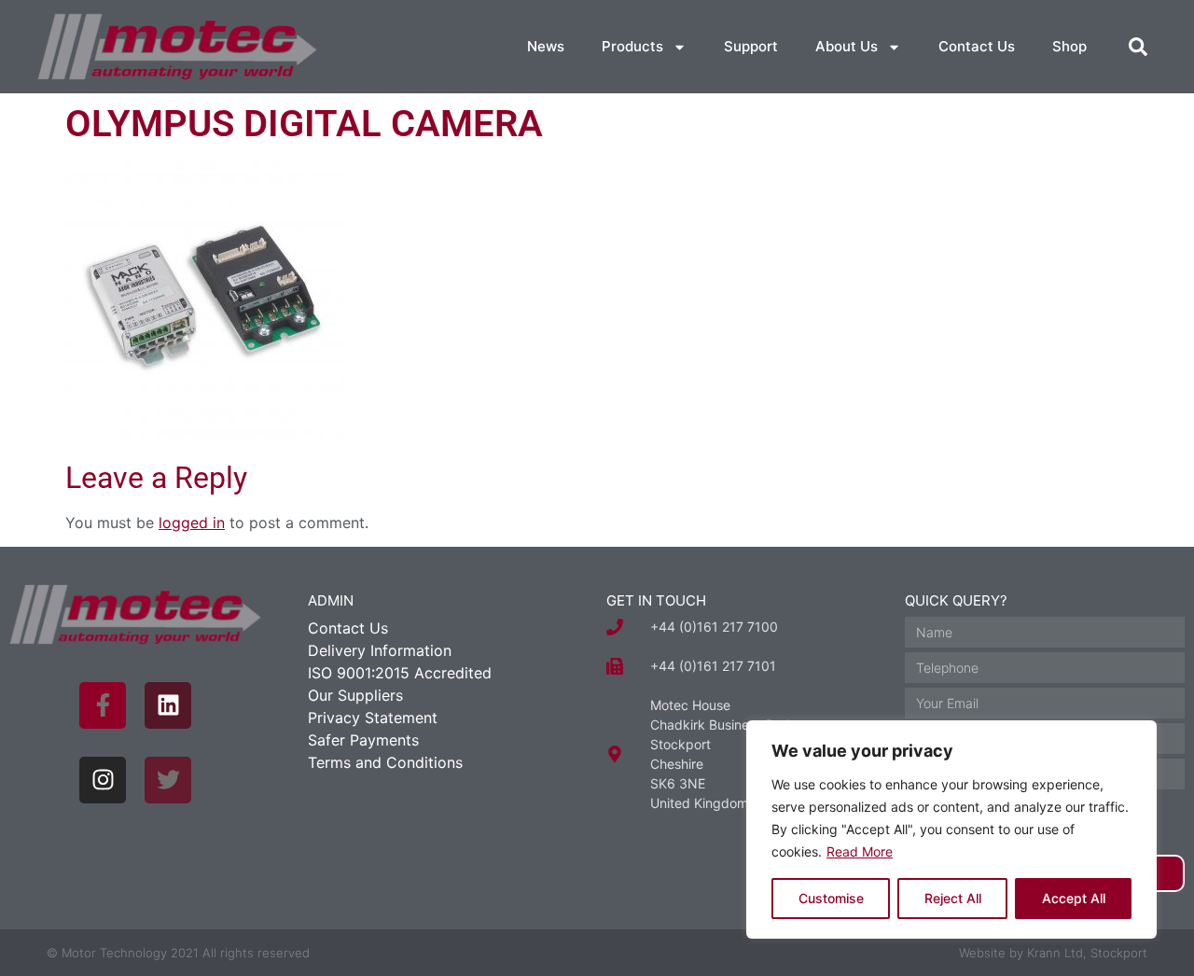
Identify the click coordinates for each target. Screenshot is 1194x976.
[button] (1138, 46)
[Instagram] (102, 780)
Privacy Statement (372, 717)
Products (632, 46)
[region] (951, 829)
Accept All (1073, 898)
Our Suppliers (355, 695)
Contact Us (976, 46)
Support (751, 46)
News (545, 46)
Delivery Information (379, 650)
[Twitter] (168, 780)
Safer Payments (363, 740)
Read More (859, 851)
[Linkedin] (168, 705)
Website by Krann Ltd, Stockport (1053, 952)
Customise (831, 898)
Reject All (952, 898)
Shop (1069, 46)
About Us (846, 46)
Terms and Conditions (385, 762)
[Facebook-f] (102, 705)
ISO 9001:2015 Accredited (400, 672)
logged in (192, 522)
